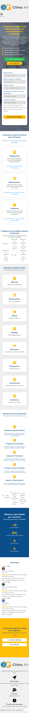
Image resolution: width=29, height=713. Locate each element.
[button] (14, 14)
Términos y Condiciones (8, 107)
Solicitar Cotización (14, 117)
